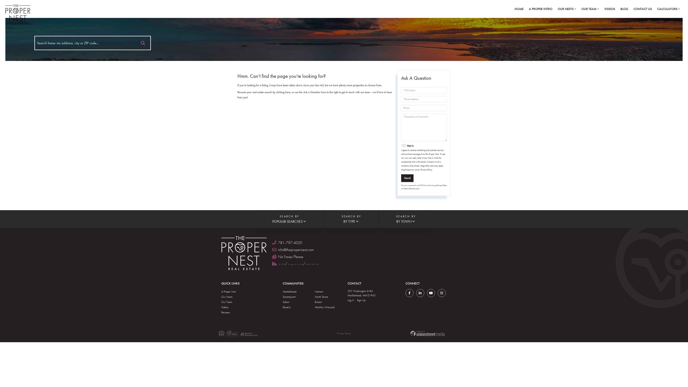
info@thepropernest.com (296, 249)
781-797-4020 (290, 242)
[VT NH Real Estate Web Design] (427, 333)
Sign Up (361, 300)
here (287, 92)
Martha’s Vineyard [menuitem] (325, 307)
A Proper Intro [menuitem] (540, 9)
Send (407, 178)
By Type (349, 221)
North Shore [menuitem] (321, 297)
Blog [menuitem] (624, 9)
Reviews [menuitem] (225, 312)
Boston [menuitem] (318, 302)
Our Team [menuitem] (588, 9)
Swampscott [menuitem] (289, 297)
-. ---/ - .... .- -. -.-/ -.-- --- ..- (298, 263)
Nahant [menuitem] (319, 291)
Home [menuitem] (519, 9)
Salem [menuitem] (286, 302)
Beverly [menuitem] (287, 307)
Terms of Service (409, 188)
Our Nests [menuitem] (566, 9)
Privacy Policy (426, 169)
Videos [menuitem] (609, 9)
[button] (143, 42)
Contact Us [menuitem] (643, 9)
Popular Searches (287, 221)
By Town (404, 221)
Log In (351, 300)
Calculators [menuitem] (667, 9)
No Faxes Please (290, 256)
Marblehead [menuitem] (289, 291)
